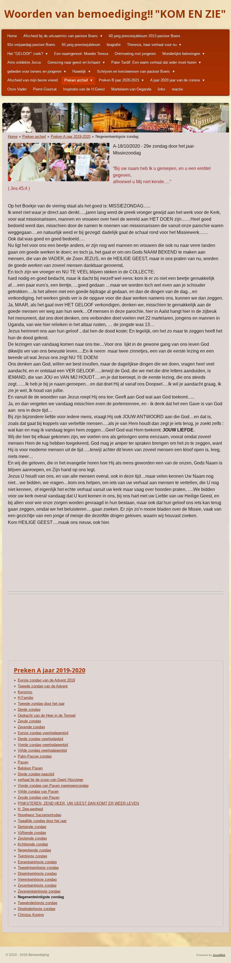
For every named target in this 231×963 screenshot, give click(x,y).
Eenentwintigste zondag (37, 862)
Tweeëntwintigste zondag (38, 867)
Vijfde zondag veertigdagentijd (42, 750)
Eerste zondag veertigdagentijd (43, 733)
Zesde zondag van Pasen (38, 797)
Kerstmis (25, 692)
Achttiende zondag (32, 844)
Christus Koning (31, 915)
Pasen (23, 762)
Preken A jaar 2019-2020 (70, 136)
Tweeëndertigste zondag (37, 903)
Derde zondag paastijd (36, 774)
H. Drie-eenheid (30, 809)
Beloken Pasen (30, 768)
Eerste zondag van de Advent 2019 (46, 680)
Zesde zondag (29, 721)
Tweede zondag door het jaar (41, 703)
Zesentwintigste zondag (37, 885)
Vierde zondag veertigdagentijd (43, 745)
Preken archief (34, 136)
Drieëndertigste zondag (36, 909)
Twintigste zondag (32, 856)
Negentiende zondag (34, 850)
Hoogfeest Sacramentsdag (39, 815)
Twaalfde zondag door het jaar (42, 821)
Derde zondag (29, 709)
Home (12, 136)
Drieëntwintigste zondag (37, 873)
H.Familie (25, 698)
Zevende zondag (31, 727)
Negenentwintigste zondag (116, 136)
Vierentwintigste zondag (37, 879)
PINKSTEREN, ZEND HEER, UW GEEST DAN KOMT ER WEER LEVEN (78, 803)
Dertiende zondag (32, 827)
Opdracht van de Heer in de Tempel (46, 715)
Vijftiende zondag (32, 833)
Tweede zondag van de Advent (43, 686)
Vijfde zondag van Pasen (38, 791)
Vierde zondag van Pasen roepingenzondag (53, 785)
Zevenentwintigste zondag (39, 891)
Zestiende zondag (32, 838)
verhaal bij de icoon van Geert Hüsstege (50, 780)
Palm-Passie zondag (35, 756)
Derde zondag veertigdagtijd (40, 739)
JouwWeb (219, 955)
